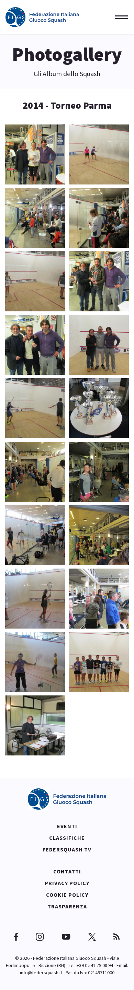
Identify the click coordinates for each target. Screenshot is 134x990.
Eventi (67, 826)
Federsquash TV (67, 849)
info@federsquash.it (41, 972)
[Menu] (119, 17)
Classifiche (67, 837)
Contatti (67, 871)
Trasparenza (67, 906)
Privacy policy (67, 883)
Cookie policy (67, 894)
